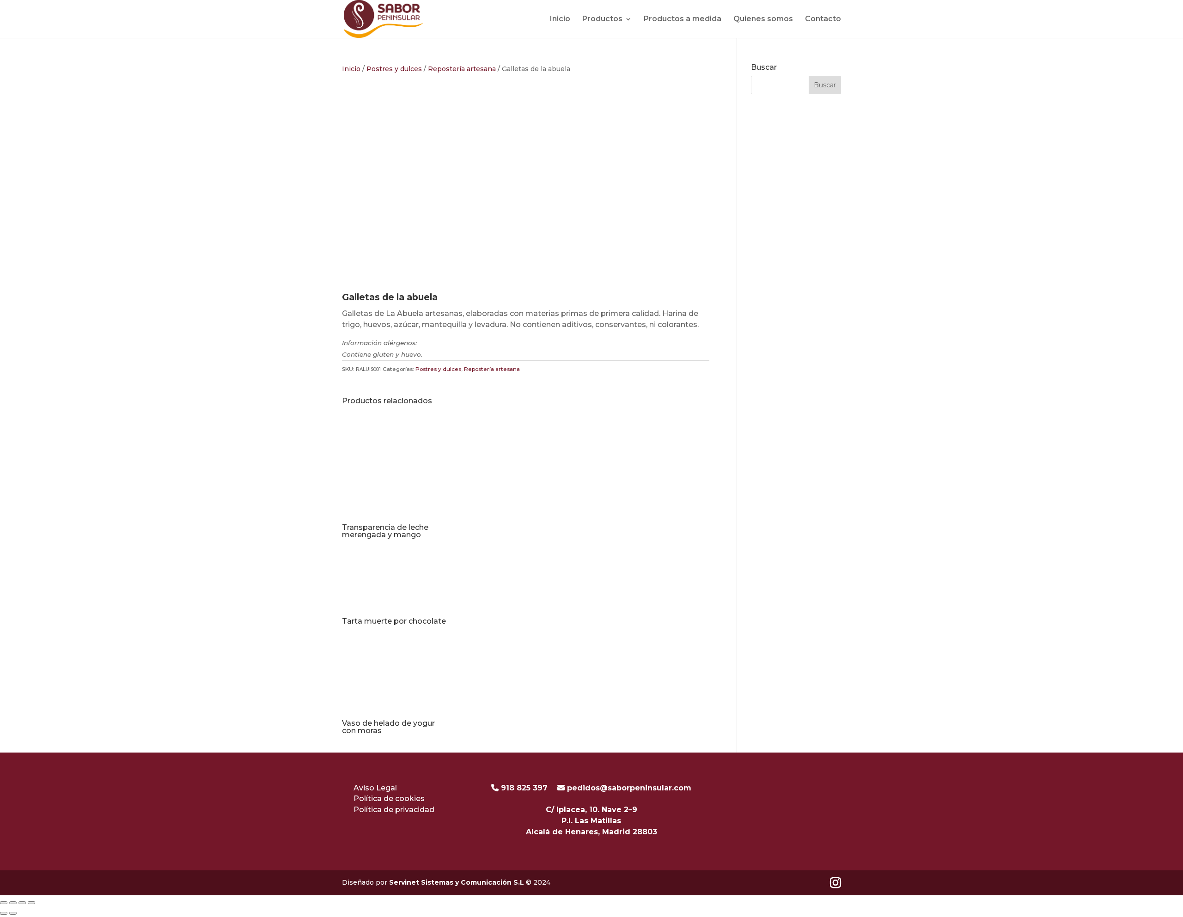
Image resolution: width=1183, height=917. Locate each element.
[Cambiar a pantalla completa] (13, 902)
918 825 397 (523, 787)
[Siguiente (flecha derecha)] (13, 913)
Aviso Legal (375, 787)
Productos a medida (682, 19)
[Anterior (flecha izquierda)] (3, 913)
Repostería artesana (462, 69)
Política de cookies (389, 798)
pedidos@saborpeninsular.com (629, 787)
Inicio (560, 19)
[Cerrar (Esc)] (31, 902)
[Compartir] (22, 902)
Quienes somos (763, 19)
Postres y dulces (394, 69)
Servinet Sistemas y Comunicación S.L (457, 882)
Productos (602, 19)
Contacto (823, 19)
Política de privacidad (394, 809)
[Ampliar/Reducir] (3, 902)
